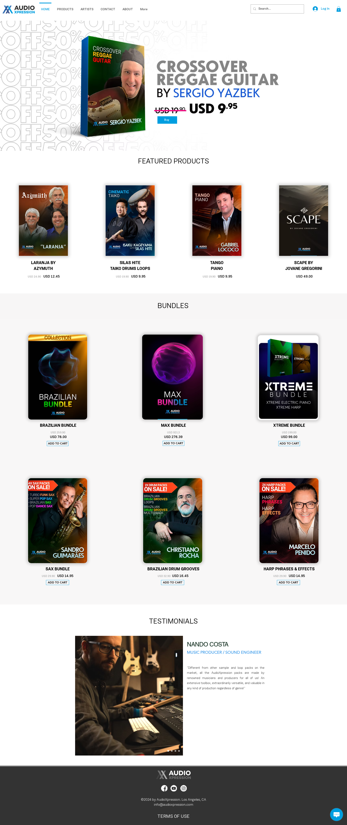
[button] (338, 9)
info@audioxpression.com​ (173, 805)
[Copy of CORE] (171, 750)
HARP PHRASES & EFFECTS (289, 569)
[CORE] (168, 750)
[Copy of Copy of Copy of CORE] (179, 750)
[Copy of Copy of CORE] (175, 750)
